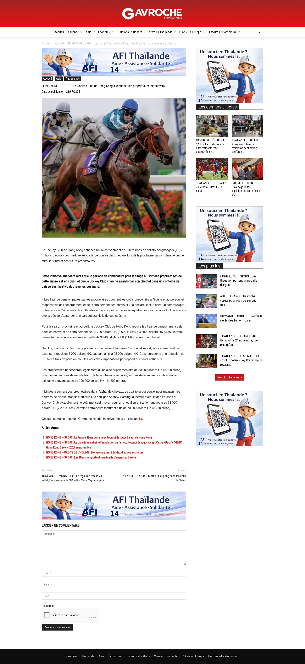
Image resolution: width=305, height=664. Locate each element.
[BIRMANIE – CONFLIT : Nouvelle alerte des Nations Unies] (206, 321)
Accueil (59, 32)
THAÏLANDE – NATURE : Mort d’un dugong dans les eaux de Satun (152, 478)
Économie (104, 32)
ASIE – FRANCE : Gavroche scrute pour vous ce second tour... (238, 300)
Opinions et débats (130, 32)
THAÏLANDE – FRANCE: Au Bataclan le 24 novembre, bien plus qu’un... (239, 340)
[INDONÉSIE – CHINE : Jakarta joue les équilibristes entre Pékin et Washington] (248, 169)
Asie (89, 32)
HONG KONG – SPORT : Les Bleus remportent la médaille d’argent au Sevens (91, 457)
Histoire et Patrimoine (222, 32)
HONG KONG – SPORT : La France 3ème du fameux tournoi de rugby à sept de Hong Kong (99, 437)
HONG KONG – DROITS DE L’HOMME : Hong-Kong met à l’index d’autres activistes (95, 452)
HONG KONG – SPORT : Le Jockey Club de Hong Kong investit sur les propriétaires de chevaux (103, 86)
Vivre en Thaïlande (160, 32)
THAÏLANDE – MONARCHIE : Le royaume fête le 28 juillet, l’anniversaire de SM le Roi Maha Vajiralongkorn (73, 478)
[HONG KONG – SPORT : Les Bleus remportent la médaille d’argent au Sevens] (206, 281)
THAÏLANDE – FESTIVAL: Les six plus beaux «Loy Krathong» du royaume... (241, 360)
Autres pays (73, 78)
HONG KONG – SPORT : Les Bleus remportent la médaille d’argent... (238, 280)
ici (140, 419)
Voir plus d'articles (228, 377)
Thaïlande (72, 32)
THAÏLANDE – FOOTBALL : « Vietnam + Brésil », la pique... (211, 186)
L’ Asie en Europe (190, 32)
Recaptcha (48, 605)
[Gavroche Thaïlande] (152, 13)
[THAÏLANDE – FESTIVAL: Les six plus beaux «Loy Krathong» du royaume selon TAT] (206, 361)
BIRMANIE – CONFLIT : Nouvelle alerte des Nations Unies (241, 318)
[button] (258, 32)
